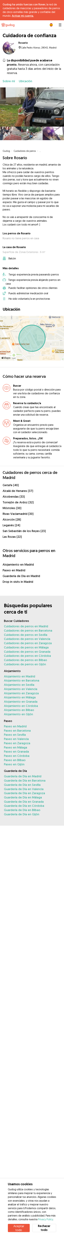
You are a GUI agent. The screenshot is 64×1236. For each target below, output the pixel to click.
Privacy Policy (45, 1219)
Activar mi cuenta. (23, 15)
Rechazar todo (44, 1228)
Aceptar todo (18, 1228)
